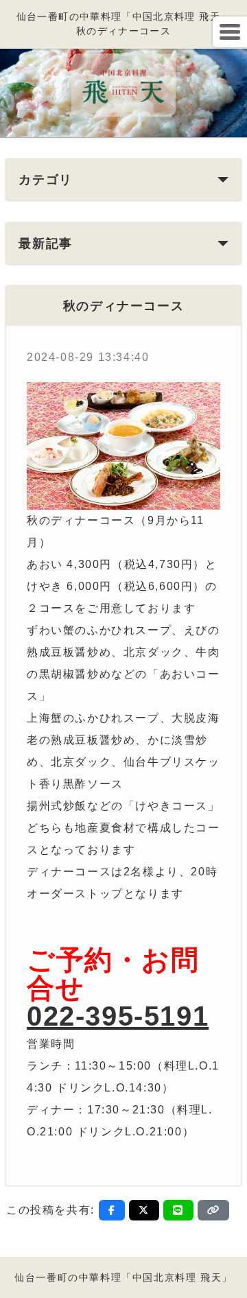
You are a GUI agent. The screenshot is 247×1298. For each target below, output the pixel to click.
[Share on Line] (178, 1210)
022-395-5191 (118, 1016)
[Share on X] (144, 1210)
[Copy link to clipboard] (213, 1210)
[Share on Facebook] (112, 1210)
